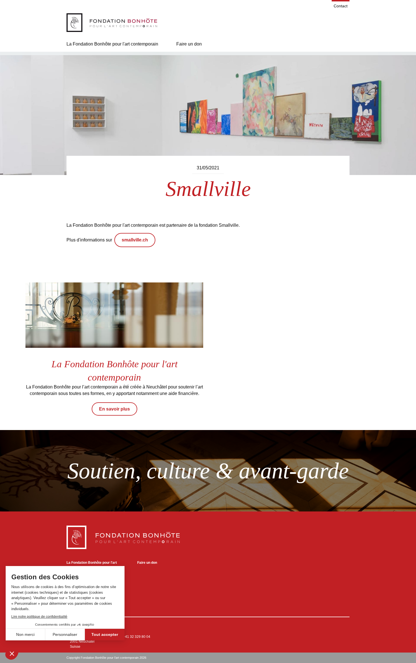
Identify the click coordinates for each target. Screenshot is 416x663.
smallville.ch (135, 239)
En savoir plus (114, 409)
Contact (341, 6)
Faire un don (189, 44)
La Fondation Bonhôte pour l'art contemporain (112, 44)
